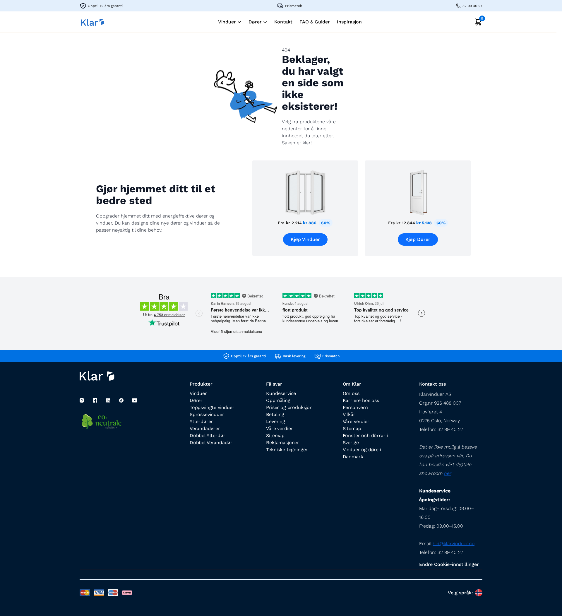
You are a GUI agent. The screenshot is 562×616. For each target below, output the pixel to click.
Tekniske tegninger (287, 449)
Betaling (275, 414)
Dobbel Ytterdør (207, 435)
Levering (275, 421)
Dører (196, 400)
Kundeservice (281, 393)
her (447, 473)
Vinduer (198, 393)
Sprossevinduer (207, 414)
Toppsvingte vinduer (212, 407)
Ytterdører (201, 421)
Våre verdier (279, 428)
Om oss (351, 393)
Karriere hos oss (361, 400)
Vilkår (349, 414)
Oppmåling (278, 400)
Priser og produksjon (289, 407)
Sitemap (275, 435)
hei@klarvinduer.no (453, 543)
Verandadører (205, 428)
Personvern (355, 407)
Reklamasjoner (282, 442)
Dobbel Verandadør (211, 442)
